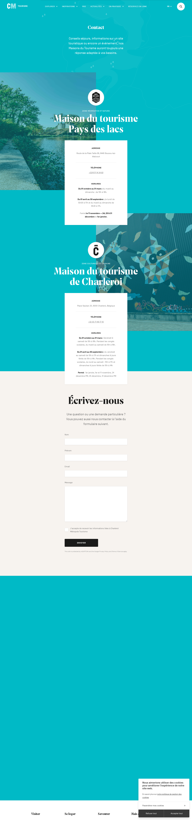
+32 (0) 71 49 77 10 (96, 322)
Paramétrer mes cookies (153, 805)
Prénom (68, 450)
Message (68, 482)
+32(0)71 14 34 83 (96, 172)
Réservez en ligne (137, 6)
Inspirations (68, 6)
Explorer (50, 6)
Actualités (96, 6)
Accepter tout (177, 813)
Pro (84, 6)
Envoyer (81, 543)
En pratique (115, 6)
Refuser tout (151, 813)
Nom (67, 434)
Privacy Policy (104, 551)
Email (67, 466)
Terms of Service (117, 551)
